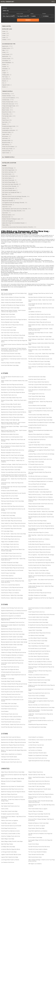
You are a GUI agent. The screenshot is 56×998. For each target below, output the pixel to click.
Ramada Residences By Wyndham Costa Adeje (40, 514)
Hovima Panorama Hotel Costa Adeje (37, 619)
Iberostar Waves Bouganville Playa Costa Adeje (40, 420)
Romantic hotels (6, 132)
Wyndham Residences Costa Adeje (37, 595)
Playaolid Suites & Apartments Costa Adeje (39, 680)
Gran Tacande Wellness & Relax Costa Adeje (12, 338)
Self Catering (5, 144)
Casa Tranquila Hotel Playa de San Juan (11, 650)
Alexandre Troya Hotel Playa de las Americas (12, 389)
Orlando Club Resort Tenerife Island (37, 752)
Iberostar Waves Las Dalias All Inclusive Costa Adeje (41, 422)
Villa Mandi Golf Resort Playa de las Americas (39, 592)
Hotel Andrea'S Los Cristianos (35, 737)
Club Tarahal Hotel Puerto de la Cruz (10, 759)
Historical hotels (6, 150)
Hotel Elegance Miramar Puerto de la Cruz (12, 697)
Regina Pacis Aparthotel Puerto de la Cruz (39, 693)
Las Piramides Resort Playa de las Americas (39, 633)
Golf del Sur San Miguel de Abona (10, 198)
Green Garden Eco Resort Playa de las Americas (13, 523)
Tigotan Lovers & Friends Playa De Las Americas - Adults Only (41, 576)
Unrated (4, 39)
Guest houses (5, 54)
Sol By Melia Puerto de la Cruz (36, 541)
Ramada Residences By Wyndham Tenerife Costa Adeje (41, 517)
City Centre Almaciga (7, 168)
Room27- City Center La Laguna (36, 825)
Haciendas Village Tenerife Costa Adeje (11, 681)
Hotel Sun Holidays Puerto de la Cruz (10, 836)
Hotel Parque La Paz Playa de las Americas (12, 587)
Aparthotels (5, 56)
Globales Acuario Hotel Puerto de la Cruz (11, 762)
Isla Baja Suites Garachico (34, 427)
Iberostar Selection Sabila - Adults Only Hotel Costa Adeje (41, 300)
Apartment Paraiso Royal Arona (9, 794)
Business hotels (6, 142)
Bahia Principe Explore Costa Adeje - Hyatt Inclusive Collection (14, 427)
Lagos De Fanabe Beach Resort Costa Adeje (39, 444)
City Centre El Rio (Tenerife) (9, 186)
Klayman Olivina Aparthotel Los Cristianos (38, 434)
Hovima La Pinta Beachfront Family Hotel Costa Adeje (40, 411)
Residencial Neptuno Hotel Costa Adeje (38, 823)
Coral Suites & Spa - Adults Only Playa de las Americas (12, 483)
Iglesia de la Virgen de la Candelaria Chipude (13, 223)
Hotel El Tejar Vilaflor (33, 742)
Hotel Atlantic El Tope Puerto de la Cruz (11, 556)
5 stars (3, 31)
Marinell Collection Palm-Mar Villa (36, 774)
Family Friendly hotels (7, 101)
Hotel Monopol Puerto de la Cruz (9, 714)
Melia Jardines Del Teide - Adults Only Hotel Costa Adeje (41, 325)
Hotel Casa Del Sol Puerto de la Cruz (10, 689)
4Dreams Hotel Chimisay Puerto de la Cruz (12, 608)
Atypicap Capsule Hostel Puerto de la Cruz (12, 747)
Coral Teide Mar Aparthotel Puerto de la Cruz (12, 660)
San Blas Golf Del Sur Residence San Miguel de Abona (40, 834)
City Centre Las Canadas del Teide (10, 192)
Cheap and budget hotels (8, 106)
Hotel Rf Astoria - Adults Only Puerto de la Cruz (13, 724)
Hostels (4, 66)
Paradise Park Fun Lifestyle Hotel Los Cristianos (40, 497)
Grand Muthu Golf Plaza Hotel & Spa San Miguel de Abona (14, 341)
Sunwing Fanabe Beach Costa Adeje (37, 567)
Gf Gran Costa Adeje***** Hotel (8, 327)
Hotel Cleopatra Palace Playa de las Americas (12, 567)
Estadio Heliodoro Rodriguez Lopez (11, 219)
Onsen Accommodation (8, 146)
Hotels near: (4, 8)
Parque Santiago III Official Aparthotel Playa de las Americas (41, 667)
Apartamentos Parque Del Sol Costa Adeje (12, 414)
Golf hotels (5, 138)
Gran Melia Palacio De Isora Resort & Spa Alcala (13, 335)
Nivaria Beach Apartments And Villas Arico (39, 781)
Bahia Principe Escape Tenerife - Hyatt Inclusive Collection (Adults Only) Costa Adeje (13, 423)
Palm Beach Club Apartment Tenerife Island (39, 789)
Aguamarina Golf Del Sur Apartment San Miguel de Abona (14, 775)
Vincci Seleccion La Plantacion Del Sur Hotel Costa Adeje (41, 367)
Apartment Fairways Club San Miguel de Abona (13, 791)
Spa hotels (5, 122)
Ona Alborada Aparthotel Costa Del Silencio (39, 651)
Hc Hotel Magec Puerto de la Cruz (10, 544)
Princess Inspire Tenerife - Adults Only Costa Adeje (41, 511)
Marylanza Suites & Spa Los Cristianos (37, 456)
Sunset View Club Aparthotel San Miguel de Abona (41, 562)
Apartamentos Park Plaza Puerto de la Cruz (12, 789)
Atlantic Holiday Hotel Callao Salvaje (10, 420)
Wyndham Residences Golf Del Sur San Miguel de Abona (41, 598)
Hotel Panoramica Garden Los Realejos (11, 719)
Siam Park (4, 194)
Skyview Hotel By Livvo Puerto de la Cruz (39, 705)
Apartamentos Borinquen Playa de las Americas (13, 739)
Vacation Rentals (6, 95)
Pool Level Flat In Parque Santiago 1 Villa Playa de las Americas (41, 820)
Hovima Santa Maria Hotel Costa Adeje (38, 622)
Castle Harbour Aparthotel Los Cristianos (11, 754)
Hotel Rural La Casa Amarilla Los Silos (10, 833)
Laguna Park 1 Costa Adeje (35, 630)
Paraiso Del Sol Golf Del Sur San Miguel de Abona (40, 794)
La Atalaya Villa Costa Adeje (8, 846)
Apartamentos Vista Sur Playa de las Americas (12, 417)
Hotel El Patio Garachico (7, 575)
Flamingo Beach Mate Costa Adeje (10, 498)
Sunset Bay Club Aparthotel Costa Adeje (38, 557)
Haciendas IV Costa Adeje (7, 678)
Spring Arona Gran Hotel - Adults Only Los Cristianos (41, 547)
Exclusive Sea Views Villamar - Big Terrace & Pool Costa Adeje (13, 817)
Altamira (3, 783)
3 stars (3, 35)
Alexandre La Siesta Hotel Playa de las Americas (13, 387)
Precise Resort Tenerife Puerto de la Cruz (38, 509)
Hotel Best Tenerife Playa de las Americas (11, 565)
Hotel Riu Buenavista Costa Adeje (37, 376)
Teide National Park (7, 204)
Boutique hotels (6, 140)
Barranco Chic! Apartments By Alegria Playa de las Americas (13, 751)
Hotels (4, 52)
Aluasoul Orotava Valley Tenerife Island (11, 404)
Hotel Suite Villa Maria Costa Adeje (10, 365)
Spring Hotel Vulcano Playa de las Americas (39, 552)
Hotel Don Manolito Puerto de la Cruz (10, 694)
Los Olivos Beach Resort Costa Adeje (37, 638)
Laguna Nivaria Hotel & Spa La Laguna (38, 447)
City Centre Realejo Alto (8, 188)
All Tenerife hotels (8, 157)
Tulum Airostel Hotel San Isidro (36, 854)
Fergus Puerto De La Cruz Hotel (9, 495)
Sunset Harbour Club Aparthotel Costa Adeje (39, 560)
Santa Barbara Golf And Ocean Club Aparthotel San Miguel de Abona (41, 529)
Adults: (32, 13)
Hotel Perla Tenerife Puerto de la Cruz (10, 722)
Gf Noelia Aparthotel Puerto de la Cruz (11, 672)
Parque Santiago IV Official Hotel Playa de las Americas (39, 671)
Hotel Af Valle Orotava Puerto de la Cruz (11, 553)
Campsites (5, 68)
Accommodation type (8, 44)
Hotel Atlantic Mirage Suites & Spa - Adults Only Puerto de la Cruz (13, 559)
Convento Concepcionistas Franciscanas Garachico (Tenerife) (17, 227)
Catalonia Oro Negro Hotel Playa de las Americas (13, 652)
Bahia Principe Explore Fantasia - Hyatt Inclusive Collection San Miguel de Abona (13, 311)
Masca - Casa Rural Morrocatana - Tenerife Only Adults (40, 778)
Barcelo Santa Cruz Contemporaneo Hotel (12, 437)
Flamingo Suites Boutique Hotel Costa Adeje (12, 501)
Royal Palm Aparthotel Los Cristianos (37, 831)
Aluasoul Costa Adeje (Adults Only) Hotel (11, 397)
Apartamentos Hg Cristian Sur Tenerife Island (12, 786)
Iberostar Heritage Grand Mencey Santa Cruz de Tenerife (40, 294)
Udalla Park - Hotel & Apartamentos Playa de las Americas (40, 714)
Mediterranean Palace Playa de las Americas (39, 322)
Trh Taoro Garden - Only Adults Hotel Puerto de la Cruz (41, 580)
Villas (3, 50)
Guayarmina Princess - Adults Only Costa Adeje (13, 526)
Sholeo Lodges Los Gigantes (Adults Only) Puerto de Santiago (41, 701)
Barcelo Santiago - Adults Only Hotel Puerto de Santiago (13, 440)
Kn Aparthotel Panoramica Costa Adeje (38, 627)
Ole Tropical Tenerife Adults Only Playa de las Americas (39, 473)
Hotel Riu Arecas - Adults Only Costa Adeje (12, 595)
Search (28, 20)
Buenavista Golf (6, 217)
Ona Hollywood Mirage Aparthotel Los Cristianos (40, 481)
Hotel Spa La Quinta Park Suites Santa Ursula (39, 384)
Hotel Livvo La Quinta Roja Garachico (10, 585)
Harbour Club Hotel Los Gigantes (9, 820)
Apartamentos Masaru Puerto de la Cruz (11, 629)
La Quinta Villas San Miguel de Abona (10, 849)
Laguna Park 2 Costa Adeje (35, 747)
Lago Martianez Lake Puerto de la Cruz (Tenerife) (14, 208)
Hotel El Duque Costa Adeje (8, 573)
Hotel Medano (4, 711)
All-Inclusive (5, 136)
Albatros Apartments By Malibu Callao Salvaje (12, 778)
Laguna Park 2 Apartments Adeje (9, 857)
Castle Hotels (5, 134)
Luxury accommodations (8, 97)
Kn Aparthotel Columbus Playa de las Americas (40, 625)
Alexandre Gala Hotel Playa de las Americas (12, 384)
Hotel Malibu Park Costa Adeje (9, 703)
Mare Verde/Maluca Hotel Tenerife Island (38, 646)
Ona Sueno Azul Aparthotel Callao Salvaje (38, 659)
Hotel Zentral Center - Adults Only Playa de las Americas (40, 402)
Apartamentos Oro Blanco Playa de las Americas (13, 742)
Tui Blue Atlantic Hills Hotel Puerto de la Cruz (39, 583)
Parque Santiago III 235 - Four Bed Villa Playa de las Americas (41, 805)
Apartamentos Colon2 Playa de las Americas (12, 409)
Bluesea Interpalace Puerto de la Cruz (10, 452)
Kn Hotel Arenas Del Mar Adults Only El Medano (40, 437)
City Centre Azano (6, 174)
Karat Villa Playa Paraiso (7, 844)
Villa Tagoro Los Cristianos (34, 863)
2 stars (3, 37)
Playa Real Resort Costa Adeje (36, 506)
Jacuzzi (4, 118)
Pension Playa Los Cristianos (35, 811)
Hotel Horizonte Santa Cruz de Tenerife (11, 825)
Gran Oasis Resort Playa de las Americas (11, 518)
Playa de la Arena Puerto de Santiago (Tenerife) (14, 196)
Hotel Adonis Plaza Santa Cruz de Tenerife (12, 686)
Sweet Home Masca (33, 844)
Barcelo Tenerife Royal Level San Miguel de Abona (14, 319)
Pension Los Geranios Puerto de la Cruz (38, 674)
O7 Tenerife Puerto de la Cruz (35, 464)
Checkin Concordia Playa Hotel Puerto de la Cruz (13, 472)
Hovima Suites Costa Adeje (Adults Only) (38, 414)
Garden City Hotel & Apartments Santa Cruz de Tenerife (13, 509)
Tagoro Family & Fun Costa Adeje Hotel (38, 570)
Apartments (5, 46)
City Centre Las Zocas (7, 172)
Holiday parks (5, 74)
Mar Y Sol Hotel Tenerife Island (36, 643)
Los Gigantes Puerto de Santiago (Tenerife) (13, 202)
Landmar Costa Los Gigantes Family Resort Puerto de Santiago (41, 450)
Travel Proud (5, 120)
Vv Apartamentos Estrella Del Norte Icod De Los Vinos (40, 721)
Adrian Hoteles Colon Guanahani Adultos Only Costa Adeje (14, 381)
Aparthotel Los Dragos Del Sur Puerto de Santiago (14, 639)
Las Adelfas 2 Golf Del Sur (34, 311)
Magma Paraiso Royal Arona (35, 772)
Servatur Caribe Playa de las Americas (37, 698)
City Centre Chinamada (8, 180)
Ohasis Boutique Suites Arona (35, 469)
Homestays (5, 60)
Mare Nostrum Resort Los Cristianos (37, 319)
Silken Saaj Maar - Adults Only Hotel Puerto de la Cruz (40, 535)
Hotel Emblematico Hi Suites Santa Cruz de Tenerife (12, 700)
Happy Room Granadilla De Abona (9, 541)
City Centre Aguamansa (8, 170)
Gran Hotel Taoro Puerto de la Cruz (10, 332)
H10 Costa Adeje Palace (7, 531)
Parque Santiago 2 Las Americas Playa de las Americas (39, 797)
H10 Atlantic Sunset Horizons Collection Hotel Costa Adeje (14, 345)
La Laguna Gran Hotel (34, 442)
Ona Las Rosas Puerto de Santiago (37, 484)
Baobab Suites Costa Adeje (8, 314)
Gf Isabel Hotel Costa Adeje (8, 515)
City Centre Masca (7, 178)
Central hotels (5, 99)
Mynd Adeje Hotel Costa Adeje (36, 461)
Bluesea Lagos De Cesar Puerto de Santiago (12, 455)
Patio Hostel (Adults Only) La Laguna (37, 808)
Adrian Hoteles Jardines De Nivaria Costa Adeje (13, 297)
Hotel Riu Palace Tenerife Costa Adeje (10, 362)
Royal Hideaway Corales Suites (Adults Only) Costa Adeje (41, 343)
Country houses (6, 58)
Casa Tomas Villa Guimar (7, 803)
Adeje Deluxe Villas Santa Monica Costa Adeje (12, 772)
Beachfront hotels (6, 112)
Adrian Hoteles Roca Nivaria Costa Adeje (11, 300)
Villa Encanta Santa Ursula (34, 857)
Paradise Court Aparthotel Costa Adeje (38, 755)
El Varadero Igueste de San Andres (10, 814)
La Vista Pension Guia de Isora (36, 745)
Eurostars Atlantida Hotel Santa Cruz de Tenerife (13, 493)
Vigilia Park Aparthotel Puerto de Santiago (39, 760)
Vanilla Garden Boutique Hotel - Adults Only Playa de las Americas (41, 587)
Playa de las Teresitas (7, 200)
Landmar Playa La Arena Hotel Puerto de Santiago (41, 454)
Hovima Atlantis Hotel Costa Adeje (37, 405)
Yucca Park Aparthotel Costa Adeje (37, 727)
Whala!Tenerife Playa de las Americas (37, 724)
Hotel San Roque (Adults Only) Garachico (38, 382)
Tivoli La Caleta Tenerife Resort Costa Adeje (39, 364)
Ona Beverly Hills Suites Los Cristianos (38, 476)
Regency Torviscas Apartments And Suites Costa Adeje (40, 689)
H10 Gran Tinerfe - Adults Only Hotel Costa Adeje (13, 533)
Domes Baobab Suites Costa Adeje (10, 322)
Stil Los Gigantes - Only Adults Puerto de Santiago (41, 554)
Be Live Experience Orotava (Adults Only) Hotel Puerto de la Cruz (13, 446)
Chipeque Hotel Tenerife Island (9, 756)
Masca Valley (5, 225)
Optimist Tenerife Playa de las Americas (38, 489)
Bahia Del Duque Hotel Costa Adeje (10, 307)
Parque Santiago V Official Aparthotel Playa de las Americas (41, 500)
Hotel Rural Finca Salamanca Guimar (10, 831)
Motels (4, 87)
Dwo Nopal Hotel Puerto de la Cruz (10, 667)
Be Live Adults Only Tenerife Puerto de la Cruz (13, 443)
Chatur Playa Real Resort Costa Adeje (10, 469)
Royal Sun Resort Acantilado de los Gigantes (39, 523)
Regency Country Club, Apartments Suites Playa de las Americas (41, 686)
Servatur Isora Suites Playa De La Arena (38, 532)
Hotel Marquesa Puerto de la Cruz (9, 706)
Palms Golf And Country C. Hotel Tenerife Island (40, 494)
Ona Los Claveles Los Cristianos (36, 486)
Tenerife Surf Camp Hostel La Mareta (37, 849)
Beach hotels (5, 110)
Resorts (4, 81)
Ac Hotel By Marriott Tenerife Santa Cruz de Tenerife (12, 377)
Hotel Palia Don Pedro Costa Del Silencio (11, 716)
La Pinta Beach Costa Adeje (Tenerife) (11, 210)
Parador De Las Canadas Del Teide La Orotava (40, 661)
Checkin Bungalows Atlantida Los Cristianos (12, 655)
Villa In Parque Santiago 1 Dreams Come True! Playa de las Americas (41, 860)
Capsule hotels (6, 85)
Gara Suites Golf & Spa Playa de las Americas (12, 506)
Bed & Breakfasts (6, 62)
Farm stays (5, 76)
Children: (44, 13)
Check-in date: (5, 13)
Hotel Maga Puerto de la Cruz (8, 828)
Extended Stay (6, 93)
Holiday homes (6, 48)
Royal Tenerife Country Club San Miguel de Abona (41, 526)
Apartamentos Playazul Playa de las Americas (12, 745)
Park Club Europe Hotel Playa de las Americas (40, 664)
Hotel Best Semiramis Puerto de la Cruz (11, 356)
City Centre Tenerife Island (9, 190)
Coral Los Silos (4, 808)
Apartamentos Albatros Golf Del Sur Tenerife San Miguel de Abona (13, 619)
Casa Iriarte (5, 212)
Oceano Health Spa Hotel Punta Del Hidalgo (39, 467)
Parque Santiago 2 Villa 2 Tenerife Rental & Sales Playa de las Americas (40, 801)
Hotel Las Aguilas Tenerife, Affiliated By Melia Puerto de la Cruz (12, 581)
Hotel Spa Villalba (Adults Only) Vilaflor (38, 387)
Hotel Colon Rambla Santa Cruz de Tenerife (12, 570)
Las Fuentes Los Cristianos (35, 750)
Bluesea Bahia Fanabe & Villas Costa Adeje (12, 644)
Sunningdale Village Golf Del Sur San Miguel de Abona (40, 840)
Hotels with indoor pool (8, 104)
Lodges (4, 72)
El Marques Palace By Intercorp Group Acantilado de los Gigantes (13, 487)
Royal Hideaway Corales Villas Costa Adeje (39, 347)
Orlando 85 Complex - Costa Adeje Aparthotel (39, 492)
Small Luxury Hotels (7, 148)
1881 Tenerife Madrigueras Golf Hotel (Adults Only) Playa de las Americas (14, 294)
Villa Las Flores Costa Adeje (35, 590)
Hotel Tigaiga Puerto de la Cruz (36, 393)
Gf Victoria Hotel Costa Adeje (8, 330)
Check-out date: (19, 13)
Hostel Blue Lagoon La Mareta (9, 823)
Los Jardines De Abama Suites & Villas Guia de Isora (41, 317)
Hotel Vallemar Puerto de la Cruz (36, 399)
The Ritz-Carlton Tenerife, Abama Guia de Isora (40, 358)
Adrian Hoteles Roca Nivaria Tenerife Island (12, 302)
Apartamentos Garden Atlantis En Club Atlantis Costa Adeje (13, 625)
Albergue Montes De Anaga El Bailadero (11, 781)
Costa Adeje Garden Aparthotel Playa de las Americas (12, 663)
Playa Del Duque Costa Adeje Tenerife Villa (39, 814)
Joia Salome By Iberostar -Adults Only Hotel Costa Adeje (41, 308)
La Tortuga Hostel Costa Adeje (9, 852)
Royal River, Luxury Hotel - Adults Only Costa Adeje (41, 353)
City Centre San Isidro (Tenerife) (10, 184)
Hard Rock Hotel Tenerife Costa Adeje (10, 353)
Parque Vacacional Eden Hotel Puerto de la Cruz (40, 503)
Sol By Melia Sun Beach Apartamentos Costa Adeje (41, 707)
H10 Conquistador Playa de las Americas (11, 528)
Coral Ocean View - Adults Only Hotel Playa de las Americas (13, 479)
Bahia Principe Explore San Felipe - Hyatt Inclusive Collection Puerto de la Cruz (14, 431)
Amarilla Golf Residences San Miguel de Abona (13, 305)
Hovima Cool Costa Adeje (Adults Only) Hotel (39, 408)
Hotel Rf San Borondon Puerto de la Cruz (11, 727)
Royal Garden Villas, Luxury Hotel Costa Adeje (39, 336)
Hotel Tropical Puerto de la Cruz (36, 612)
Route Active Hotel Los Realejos (36, 695)
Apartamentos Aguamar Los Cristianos (11, 615)
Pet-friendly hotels (7, 116)
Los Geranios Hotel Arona (7, 862)
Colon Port (5, 206)
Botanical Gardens (6, 214)
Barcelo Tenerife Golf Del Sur (8, 317)
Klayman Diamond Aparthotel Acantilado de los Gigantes (40, 431)
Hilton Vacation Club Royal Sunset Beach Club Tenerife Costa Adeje (12, 550)
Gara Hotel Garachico (6, 503)
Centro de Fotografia (7, 221)
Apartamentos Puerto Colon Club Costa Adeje (12, 634)
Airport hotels (5, 108)
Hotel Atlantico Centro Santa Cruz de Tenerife (40, 739)
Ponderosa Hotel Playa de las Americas (38, 816)
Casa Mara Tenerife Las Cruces (8, 647)
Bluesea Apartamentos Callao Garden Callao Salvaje (14, 642)
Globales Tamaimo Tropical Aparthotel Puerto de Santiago (13, 675)
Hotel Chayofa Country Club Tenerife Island (12, 691)
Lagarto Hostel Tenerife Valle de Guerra (11, 854)
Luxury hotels (5, 128)
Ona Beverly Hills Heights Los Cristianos (38, 653)
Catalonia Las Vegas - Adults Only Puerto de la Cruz (14, 464)
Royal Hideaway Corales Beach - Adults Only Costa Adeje (41, 340)
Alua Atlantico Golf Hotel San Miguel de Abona (13, 392)
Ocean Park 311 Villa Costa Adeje (36, 786)
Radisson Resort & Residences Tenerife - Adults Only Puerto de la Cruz (40, 329)
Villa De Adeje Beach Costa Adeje (36, 718)
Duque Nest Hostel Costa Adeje (9, 811)
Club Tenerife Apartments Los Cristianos (11, 657)
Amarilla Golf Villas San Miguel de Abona (11, 406)
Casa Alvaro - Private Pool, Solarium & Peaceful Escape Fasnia (13, 800)
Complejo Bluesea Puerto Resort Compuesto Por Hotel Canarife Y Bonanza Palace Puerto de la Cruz (14, 475)
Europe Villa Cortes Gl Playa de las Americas (12, 324)
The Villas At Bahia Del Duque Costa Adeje (39, 361)
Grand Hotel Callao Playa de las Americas (11, 520)
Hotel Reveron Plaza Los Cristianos (10, 592)
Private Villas (5, 114)
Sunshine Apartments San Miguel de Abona (39, 565)
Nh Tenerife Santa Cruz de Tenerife (37, 648)
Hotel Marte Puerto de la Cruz (8, 708)
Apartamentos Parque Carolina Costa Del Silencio (13, 412)
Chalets (4, 64)
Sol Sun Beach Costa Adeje (35, 837)
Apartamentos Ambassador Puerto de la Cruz (12, 622)
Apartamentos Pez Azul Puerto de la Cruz (11, 631)
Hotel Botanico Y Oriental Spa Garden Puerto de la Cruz (14, 359)
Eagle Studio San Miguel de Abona (10, 669)
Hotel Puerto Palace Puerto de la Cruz (11, 590)
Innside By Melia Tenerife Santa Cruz (37, 425)
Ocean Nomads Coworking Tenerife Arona (39, 783)
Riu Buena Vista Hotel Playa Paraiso (37, 520)
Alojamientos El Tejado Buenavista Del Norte (12, 613)
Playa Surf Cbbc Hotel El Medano (36, 677)
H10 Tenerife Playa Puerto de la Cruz (10, 539)
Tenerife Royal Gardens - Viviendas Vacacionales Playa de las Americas (40, 710)
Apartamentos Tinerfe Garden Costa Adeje (12, 636)
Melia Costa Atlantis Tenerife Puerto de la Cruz (40, 459)
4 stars (4, 33)
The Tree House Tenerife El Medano (37, 852)
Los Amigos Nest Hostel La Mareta (10, 859)
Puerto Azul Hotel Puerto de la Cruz (37, 758)
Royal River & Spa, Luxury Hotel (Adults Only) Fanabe (39, 350)
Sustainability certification (8, 130)
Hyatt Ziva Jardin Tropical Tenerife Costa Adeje (40, 417)
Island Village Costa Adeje (7, 838)
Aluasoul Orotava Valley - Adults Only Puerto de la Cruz (13, 401)
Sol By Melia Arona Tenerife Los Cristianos (39, 539)
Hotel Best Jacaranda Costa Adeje (9, 562)
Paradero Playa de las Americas (36, 791)
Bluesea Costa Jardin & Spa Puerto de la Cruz (12, 450)
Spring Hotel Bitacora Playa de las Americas (39, 549)
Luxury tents (5, 78)
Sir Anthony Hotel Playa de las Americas (38, 356)
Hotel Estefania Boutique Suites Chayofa (11, 578)
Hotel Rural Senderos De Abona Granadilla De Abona (39, 608)
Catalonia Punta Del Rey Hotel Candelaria (11, 467)
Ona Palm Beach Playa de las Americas (38, 656)
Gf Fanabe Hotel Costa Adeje (8, 513)
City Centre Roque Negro (8, 182)
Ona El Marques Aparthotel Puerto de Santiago (40, 478)
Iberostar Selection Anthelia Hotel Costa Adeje (40, 297)
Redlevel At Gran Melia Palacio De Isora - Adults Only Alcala (40, 333)
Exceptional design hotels (8, 126)
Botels (3, 70)
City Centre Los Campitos (8, 176)
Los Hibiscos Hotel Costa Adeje (36, 635)
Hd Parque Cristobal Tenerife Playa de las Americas (14, 684)
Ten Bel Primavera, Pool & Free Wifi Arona (39, 846)
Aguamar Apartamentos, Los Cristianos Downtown (14, 610)
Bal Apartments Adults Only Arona (10, 434)
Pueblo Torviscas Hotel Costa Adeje (37, 682)
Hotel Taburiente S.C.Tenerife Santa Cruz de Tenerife (39, 390)
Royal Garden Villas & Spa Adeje (36, 828)
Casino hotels (5, 152)
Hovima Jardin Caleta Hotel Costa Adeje (38, 617)
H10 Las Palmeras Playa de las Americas (11, 536)
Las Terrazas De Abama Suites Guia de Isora (39, 314)
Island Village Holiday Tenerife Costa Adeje (12, 841)
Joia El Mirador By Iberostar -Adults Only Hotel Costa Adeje (40, 304)
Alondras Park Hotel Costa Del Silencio (11, 737)
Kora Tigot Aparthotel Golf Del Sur (37, 439)
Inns (3, 83)
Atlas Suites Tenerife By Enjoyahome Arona (12, 797)
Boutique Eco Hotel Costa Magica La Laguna (12, 458)
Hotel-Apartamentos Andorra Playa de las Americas (41, 614)
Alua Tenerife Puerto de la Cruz (9, 395)
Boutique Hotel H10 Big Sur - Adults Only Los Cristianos (12, 461)
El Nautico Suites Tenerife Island (9, 490)
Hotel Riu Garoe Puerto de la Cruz (37, 379)
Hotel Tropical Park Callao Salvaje (36, 396)
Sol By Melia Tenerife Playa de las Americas (39, 544)
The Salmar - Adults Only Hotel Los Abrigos (39, 573)
